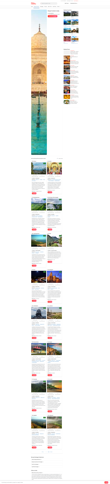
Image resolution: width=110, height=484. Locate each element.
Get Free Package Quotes (66, 15)
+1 (51, 9)
